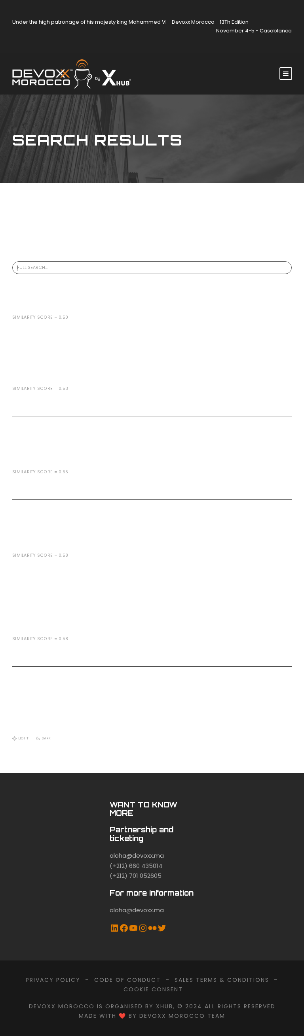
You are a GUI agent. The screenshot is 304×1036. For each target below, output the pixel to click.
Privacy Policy (53, 980)
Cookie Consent (153, 989)
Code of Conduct (127, 980)
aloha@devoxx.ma (137, 855)
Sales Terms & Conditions (222, 980)
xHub (164, 1006)
